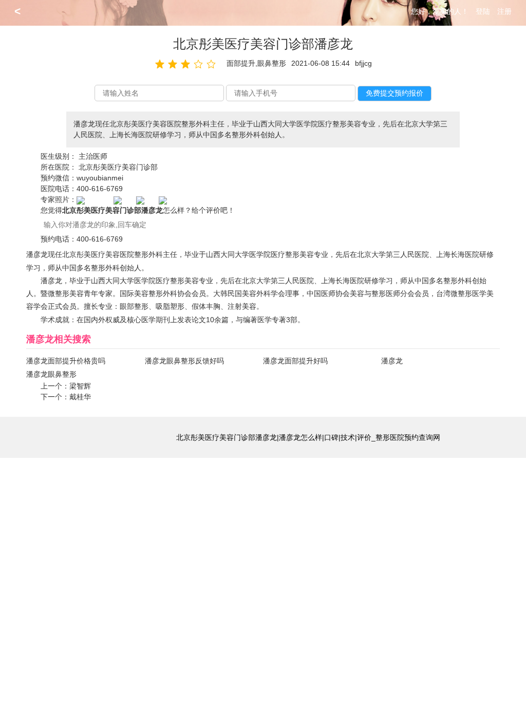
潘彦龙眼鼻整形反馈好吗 (184, 361)
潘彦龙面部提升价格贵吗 (65, 361)
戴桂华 (80, 397)
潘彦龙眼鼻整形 (51, 374)
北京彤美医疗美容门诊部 (118, 167)
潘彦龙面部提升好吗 (295, 361)
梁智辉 (80, 386)
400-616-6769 (100, 188)
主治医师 (93, 156)
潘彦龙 (392, 361)
